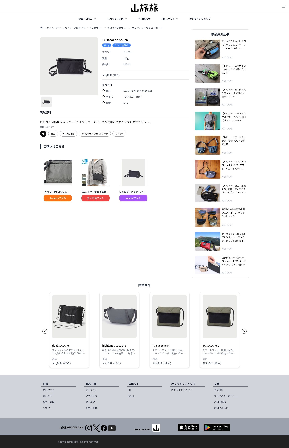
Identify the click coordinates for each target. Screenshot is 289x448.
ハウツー (47, 408)
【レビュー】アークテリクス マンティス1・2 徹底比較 (234, 141)
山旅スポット (168, 18)
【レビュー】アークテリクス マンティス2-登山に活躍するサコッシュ (234, 117)
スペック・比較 (115, 18)
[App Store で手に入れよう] (188, 427)
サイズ (109, 96)
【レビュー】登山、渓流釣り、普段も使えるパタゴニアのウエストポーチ (234, 189)
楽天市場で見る (95, 198)
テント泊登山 (68, 133)
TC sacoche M (160, 345)
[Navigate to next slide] (244, 331)
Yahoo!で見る (133, 198)
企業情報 (218, 389)
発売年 (105, 64)
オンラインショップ (200, 18)
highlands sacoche (114, 345)
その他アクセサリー (117, 27)
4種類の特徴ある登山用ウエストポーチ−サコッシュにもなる (233, 213)
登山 (53, 133)
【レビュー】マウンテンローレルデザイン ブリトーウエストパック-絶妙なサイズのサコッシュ (234, 165)
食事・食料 (49, 402)
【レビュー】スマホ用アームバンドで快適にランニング (234, 69)
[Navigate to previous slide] (44, 331)
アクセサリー (96, 27)
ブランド (107, 52)
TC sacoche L (211, 345)
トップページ (51, 27)
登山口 (131, 396)
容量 (108, 102)
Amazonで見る (58, 198)
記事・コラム (86, 18)
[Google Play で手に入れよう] (216, 427)
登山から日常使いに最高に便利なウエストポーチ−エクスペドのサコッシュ (234, 45)
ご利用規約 (220, 402)
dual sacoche (60, 345)
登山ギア (47, 396)
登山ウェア (49, 389)
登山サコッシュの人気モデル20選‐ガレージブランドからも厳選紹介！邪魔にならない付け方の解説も (234, 237)
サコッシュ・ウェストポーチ (147, 27)
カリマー (119, 133)
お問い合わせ (221, 408)
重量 (104, 58)
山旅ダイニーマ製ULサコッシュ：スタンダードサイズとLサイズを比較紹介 (234, 261)
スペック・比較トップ (73, 27)
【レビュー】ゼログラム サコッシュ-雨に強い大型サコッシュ (234, 93)
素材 (108, 90)
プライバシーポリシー (225, 396)
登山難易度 (144, 18)
